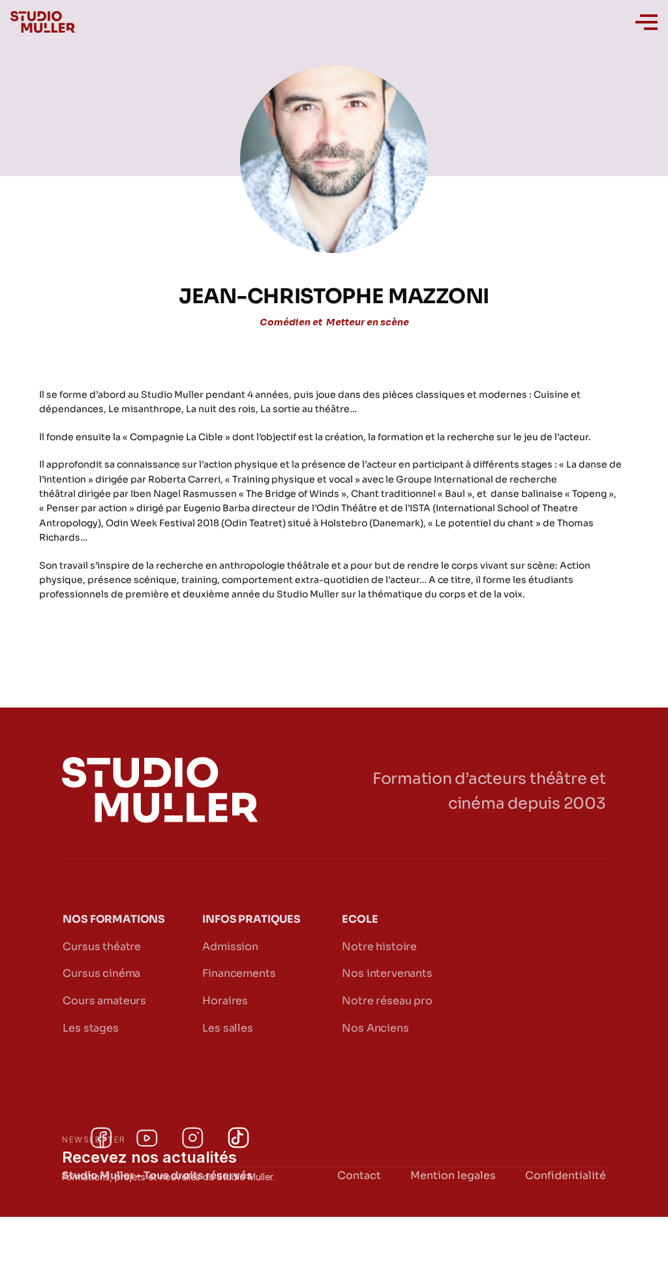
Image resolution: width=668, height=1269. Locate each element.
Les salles (227, 1028)
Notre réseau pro (387, 1001)
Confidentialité (565, 1175)
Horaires (225, 1001)
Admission (230, 946)
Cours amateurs (104, 1001)
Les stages (90, 1028)
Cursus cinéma (101, 973)
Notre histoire (379, 946)
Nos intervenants (387, 973)
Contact (359, 1175)
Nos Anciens (375, 1028)
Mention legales (453, 1175)
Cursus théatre (102, 946)
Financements (238, 973)
